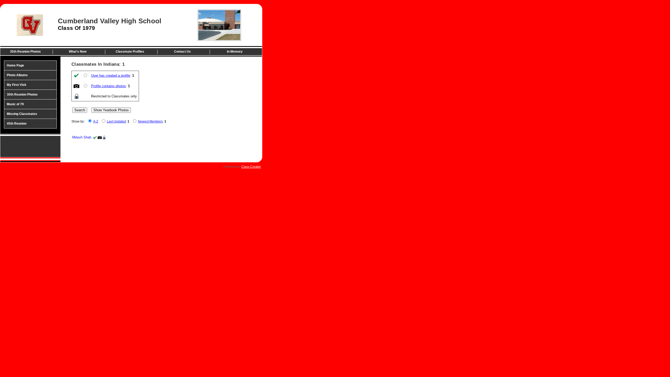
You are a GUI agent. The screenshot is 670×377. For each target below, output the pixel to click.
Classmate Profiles (130, 51)
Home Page (15, 65)
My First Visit (16, 85)
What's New (77, 51)
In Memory (235, 51)
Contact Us (182, 51)
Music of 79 (15, 104)
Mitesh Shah (81, 137)
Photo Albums (17, 75)
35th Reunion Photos (25, 51)
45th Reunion (16, 123)
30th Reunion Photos (22, 94)
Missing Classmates (22, 114)
